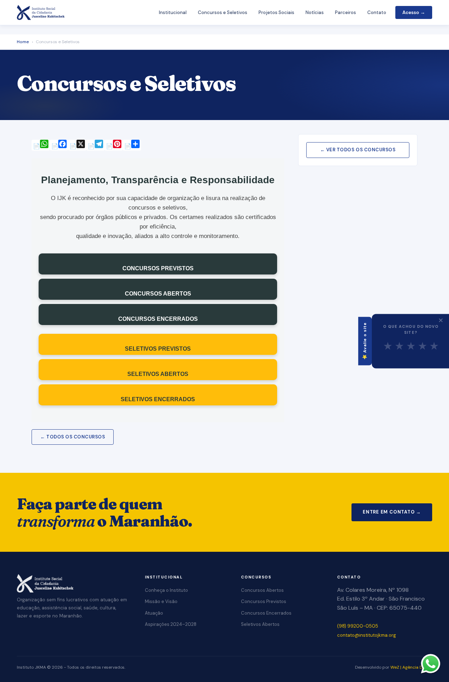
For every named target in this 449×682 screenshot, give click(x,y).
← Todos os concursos (72, 437)
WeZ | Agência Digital (411, 667)
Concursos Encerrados (266, 613)
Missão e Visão (161, 601)
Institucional (173, 12)
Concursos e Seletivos (222, 12)
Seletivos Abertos (260, 624)
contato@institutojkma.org (366, 635)
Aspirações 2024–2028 (170, 624)
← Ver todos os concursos (357, 150)
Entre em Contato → (392, 512)
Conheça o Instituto (166, 590)
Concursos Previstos (263, 601)
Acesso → (413, 12)
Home (23, 42)
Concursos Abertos (262, 590)
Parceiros (345, 12)
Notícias (315, 12)
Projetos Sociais (276, 12)
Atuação (154, 613)
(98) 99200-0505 (357, 626)
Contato (376, 12)
